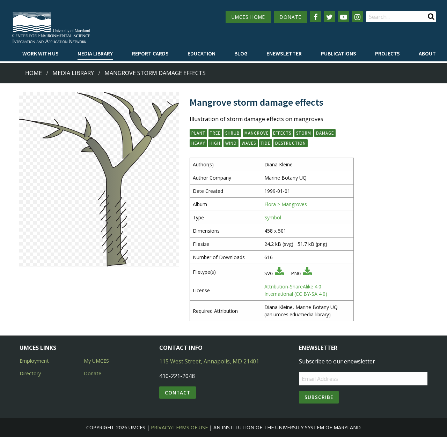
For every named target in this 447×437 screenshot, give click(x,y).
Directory (30, 373)
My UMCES (96, 360)
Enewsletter (284, 53)
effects (282, 133)
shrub (232, 133)
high (215, 143)
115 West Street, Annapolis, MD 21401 (209, 361)
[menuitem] (40, 54)
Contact (177, 392)
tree (215, 133)
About (427, 53)
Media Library (95, 53)
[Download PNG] (307, 273)
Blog (241, 53)
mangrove (256, 133)
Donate (92, 373)
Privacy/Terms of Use (179, 427)
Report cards (150, 53)
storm (303, 133)
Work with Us (40, 53)
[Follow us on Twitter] (329, 16)
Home (33, 73)
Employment (34, 360)
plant (198, 133)
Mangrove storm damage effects (155, 73)
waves (249, 143)
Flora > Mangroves (285, 204)
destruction (290, 143)
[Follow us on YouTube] (343, 16)
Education (201, 53)
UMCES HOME (248, 17)
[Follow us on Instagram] (357, 16)
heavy (198, 143)
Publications (338, 53)
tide (265, 143)
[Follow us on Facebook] (315, 16)
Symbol (272, 217)
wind (231, 143)
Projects (387, 53)
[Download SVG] (279, 273)
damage (325, 133)
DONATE (290, 17)
